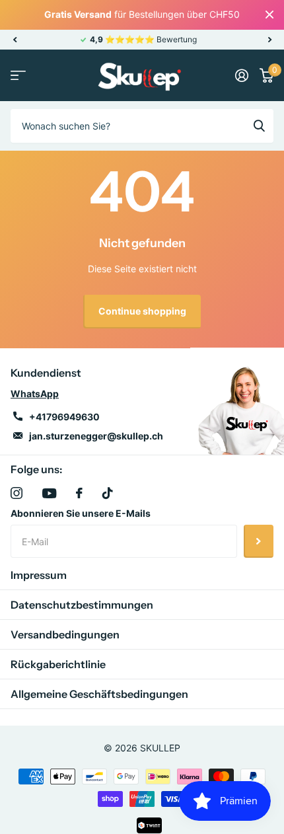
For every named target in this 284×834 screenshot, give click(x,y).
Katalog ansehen (18, 75)
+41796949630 (64, 416)
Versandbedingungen (65, 634)
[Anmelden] (241, 75)
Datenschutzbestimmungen (82, 604)
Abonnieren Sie (258, 541)
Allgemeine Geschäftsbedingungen (99, 694)
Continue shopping (142, 311)
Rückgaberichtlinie (58, 664)
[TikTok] (107, 493)
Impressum (39, 575)
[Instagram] (16, 493)
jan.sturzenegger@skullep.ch (96, 435)
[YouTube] (49, 493)
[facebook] (79, 493)
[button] (14, 39)
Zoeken (258, 125)
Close (269, 15)
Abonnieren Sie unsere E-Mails (81, 513)
